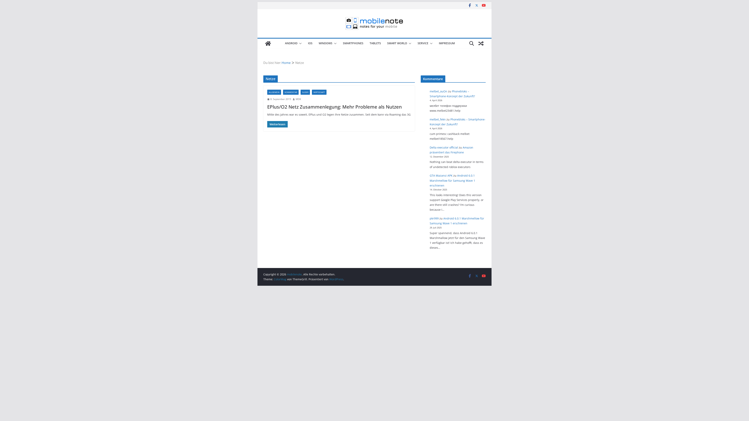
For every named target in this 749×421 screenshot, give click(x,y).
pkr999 (434, 218)
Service (423, 43)
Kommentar (291, 92)
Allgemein (274, 92)
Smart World (397, 43)
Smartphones (353, 43)
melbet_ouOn (438, 91)
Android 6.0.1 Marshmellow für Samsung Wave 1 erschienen (452, 180)
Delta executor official (444, 147)
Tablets (375, 43)
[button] (299, 43)
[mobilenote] (268, 43)
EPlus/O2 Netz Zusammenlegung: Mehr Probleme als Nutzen (334, 106)
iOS (310, 43)
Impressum (447, 43)
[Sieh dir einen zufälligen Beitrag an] (481, 43)
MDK (298, 99)
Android (291, 43)
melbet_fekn (438, 119)
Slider (305, 92)
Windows (325, 43)
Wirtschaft (319, 92)
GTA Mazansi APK (441, 175)
